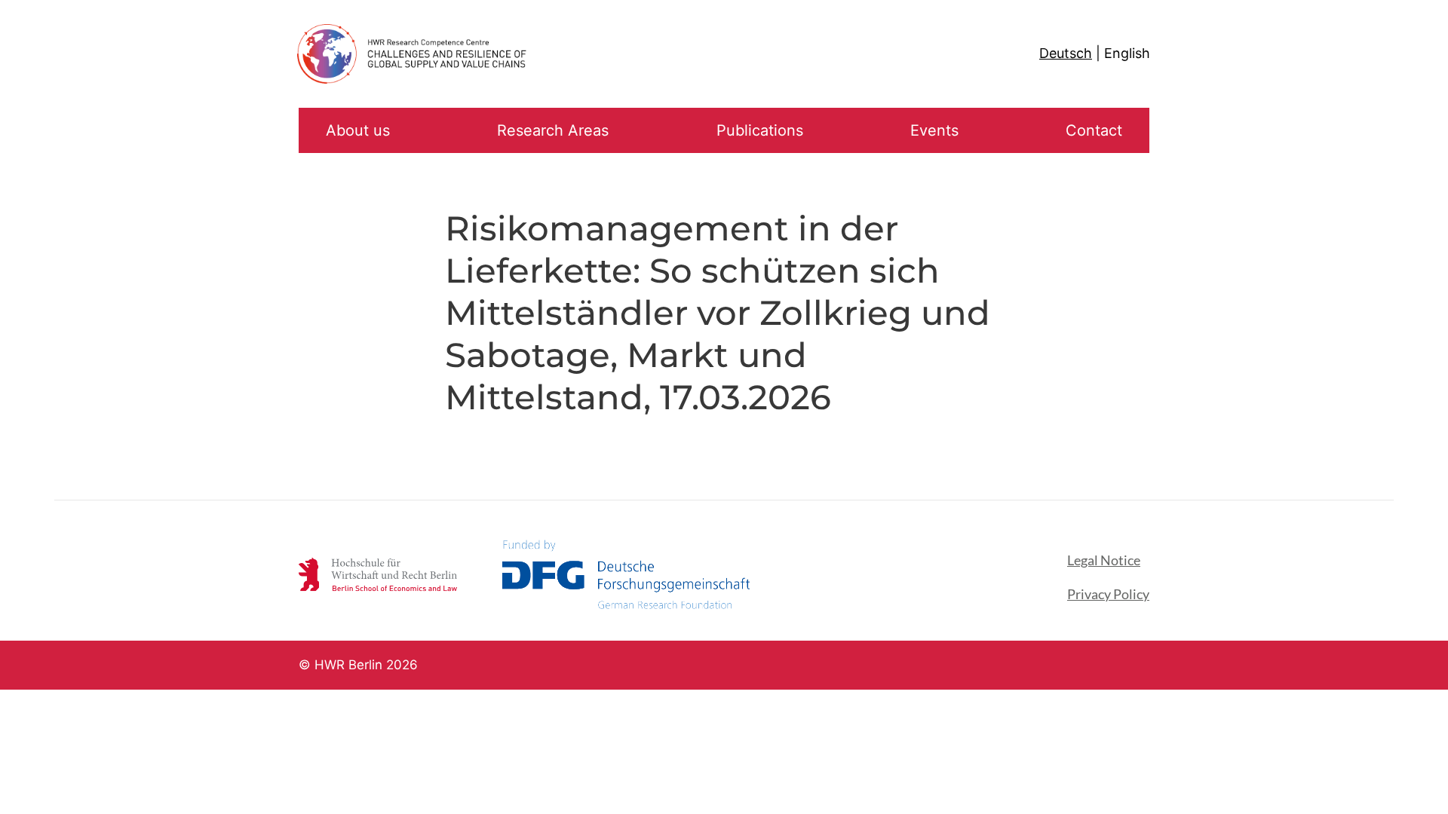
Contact (1094, 130)
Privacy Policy (1108, 594)
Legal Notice (1103, 560)
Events (934, 130)
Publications (759, 130)
